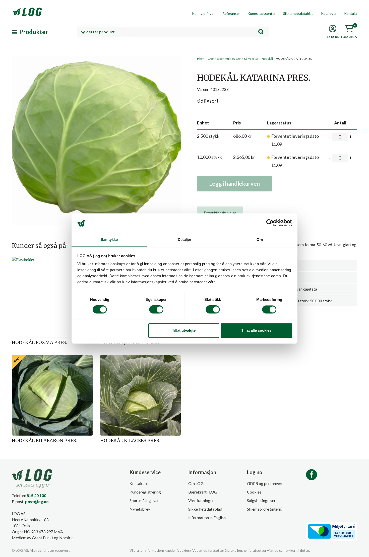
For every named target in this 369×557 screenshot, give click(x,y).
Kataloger (329, 13)
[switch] (156, 310)
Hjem (201, 58)
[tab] (220, 212)
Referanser (231, 13)
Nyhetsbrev (140, 509)
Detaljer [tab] (185, 239)
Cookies (254, 492)
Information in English (207, 517)
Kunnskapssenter (262, 13)
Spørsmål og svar (144, 500)
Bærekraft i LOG (202, 492)
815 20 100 (36, 495)
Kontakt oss (140, 483)
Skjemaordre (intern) (264, 509)
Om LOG (196, 483)
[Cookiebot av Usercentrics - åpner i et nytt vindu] (270, 223)
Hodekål (267, 58)
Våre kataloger (201, 500)
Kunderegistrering (145, 492)
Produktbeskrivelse (220, 213)
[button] (96, 102)
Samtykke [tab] (109, 239)
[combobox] (173, 32)
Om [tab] (260, 239)
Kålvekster (251, 58)
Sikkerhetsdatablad (298, 13)
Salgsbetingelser (261, 500)
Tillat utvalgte (184, 330)
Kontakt (350, 13)
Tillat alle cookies (256, 330)
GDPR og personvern (265, 483)
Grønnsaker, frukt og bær (224, 58)
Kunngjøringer (203, 13)
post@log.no (37, 501)
